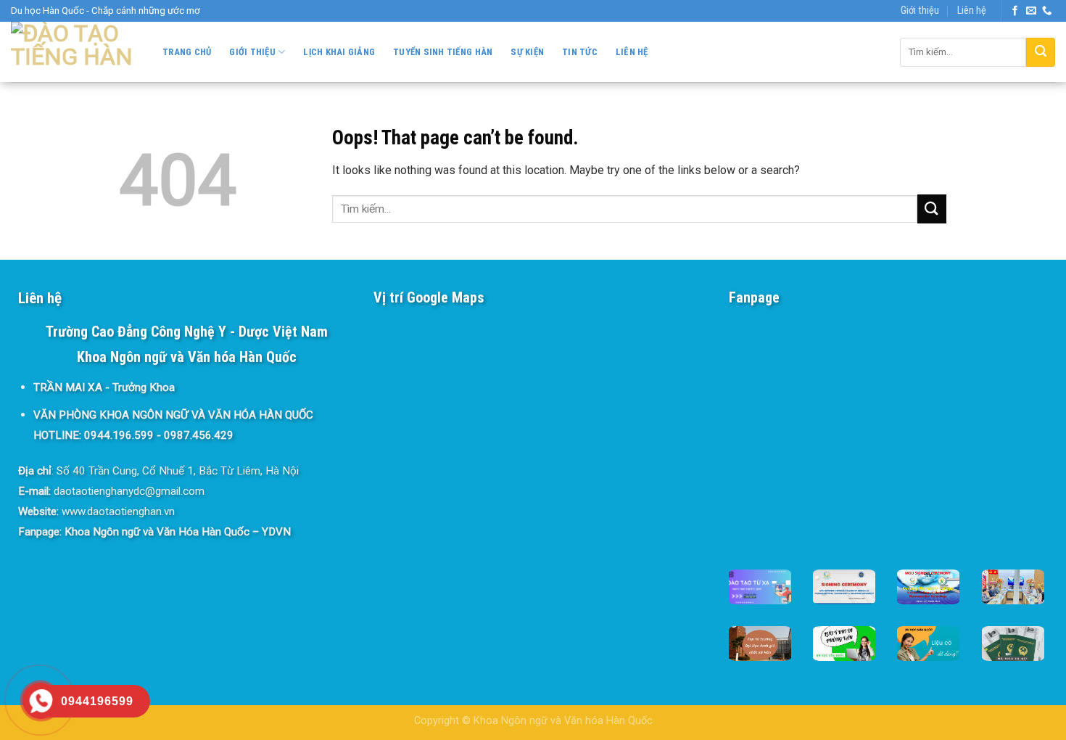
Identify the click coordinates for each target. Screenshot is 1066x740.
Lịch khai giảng (339, 51)
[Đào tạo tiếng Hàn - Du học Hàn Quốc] (72, 52)
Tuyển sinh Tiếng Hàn (442, 51)
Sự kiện (527, 51)
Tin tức (580, 51)
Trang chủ (186, 51)
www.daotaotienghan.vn (118, 511)
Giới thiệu (920, 10)
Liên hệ (971, 10)
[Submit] (1040, 52)
